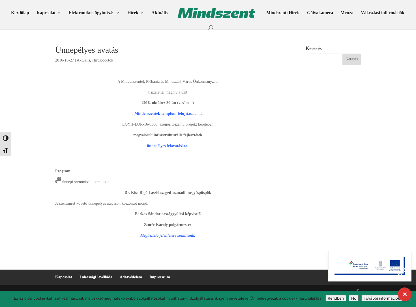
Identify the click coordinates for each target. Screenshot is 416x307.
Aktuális (159, 13)
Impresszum (159, 277)
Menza (346, 13)
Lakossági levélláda (96, 277)
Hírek (132, 13)
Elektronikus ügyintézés (91, 13)
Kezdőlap (20, 13)
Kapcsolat (46, 13)
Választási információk (382, 13)
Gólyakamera (320, 13)
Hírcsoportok (102, 60)
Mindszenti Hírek (283, 13)
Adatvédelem (131, 277)
